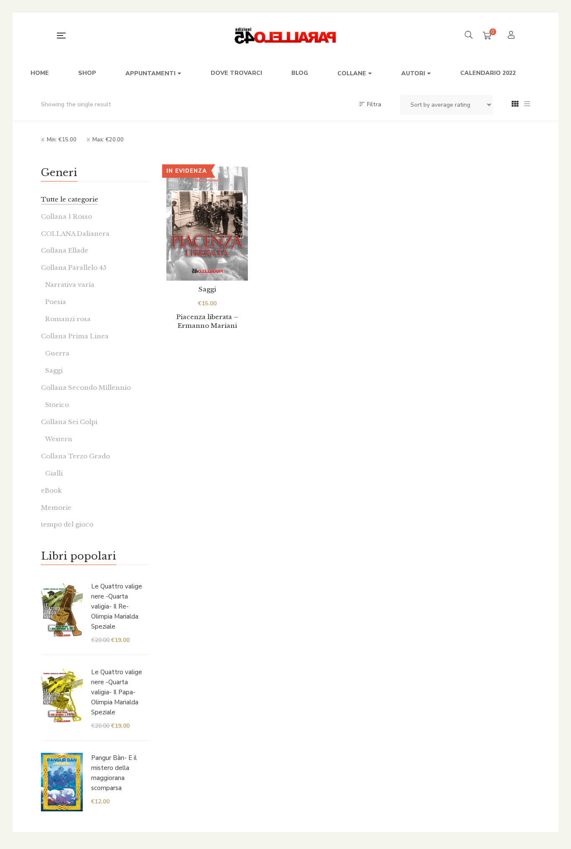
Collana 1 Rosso (66, 216)
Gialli (54, 473)
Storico (57, 405)
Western (58, 439)
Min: (61, 139)
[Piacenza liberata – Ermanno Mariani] (207, 223)
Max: (108, 139)
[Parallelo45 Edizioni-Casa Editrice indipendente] (285, 36)
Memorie (56, 507)
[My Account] (512, 36)
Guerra (57, 353)
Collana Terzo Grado (75, 456)
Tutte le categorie (69, 199)
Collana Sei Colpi (69, 422)
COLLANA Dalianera (75, 234)
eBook (51, 490)
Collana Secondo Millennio (86, 387)
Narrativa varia (69, 285)
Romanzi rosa (68, 319)
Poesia (55, 302)
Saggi (207, 289)
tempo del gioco (67, 524)
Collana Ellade (64, 250)
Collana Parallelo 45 (74, 267)
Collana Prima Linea (75, 336)
